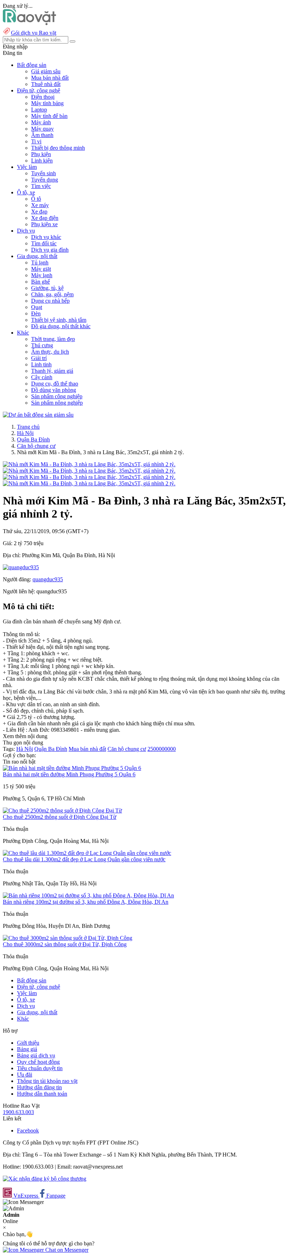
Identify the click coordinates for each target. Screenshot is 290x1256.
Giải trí (39, 358)
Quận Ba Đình (33, 439)
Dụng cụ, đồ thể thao (54, 384)
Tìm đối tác (44, 243)
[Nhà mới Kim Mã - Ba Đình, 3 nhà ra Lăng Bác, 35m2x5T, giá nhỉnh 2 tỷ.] (89, 464)
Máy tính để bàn (49, 116)
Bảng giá (27, 1049)
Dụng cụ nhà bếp (50, 301)
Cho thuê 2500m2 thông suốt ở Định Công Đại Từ (59, 817)
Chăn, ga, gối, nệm (52, 294)
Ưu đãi (24, 1075)
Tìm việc (41, 186)
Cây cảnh (41, 377)
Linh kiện (42, 161)
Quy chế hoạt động (38, 1062)
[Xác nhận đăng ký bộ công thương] (44, 1179)
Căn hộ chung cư (36, 446)
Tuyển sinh (43, 173)
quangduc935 (48, 579)
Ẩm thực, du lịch (50, 352)
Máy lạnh (41, 275)
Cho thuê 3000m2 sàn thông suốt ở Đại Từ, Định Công (65, 944)
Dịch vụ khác (46, 237)
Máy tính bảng (47, 103)
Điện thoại (42, 97)
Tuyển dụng (44, 180)
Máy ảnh (41, 122)
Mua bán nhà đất (50, 78)
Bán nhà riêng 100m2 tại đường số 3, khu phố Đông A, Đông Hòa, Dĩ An (85, 902)
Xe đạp (39, 212)
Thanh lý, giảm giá (52, 371)
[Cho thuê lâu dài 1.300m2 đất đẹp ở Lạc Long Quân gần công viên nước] (87, 853)
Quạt (36, 307)
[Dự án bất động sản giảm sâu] (38, 415)
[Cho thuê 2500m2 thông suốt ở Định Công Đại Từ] (62, 810)
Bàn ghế (40, 282)
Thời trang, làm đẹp (53, 339)
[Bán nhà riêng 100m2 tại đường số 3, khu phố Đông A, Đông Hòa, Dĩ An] (88, 895)
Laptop (39, 110)
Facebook (28, 1130)
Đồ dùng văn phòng (53, 390)
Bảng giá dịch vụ (36, 1055)
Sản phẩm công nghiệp (56, 396)
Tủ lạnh (39, 262)
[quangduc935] (21, 567)
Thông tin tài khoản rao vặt (47, 1081)
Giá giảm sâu (45, 71)
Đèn (36, 313)
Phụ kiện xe (44, 224)
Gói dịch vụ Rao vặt (33, 33)
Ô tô (36, 199)
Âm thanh (42, 135)
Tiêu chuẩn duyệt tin (40, 1068)
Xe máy (40, 205)
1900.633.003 (18, 1112)
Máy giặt (41, 269)
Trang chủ (28, 427)
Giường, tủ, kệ (47, 288)
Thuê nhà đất (45, 84)
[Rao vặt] (29, 23)
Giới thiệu (28, 1043)
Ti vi (36, 141)
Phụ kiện (41, 154)
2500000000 (161, 749)
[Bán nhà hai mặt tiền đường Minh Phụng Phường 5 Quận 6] (72, 768)
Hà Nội (25, 433)
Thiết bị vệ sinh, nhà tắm (58, 320)
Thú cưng (42, 345)
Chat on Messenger (66, 1250)
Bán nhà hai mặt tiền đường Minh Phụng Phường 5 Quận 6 (69, 774)
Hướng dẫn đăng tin (39, 1087)
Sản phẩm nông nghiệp (57, 403)
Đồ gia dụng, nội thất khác (61, 326)
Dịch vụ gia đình (50, 250)
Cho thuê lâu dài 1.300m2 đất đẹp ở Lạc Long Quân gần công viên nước (84, 859)
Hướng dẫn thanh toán (42, 1094)
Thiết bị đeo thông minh (58, 148)
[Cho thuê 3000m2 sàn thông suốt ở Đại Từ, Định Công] (67, 938)
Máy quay (42, 129)
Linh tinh (41, 364)
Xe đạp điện (44, 218)
